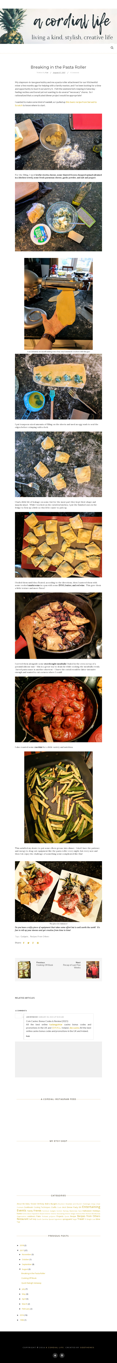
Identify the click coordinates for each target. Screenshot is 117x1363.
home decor (26, 1214)
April (24, 1299)
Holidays (96, 1210)
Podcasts (45, 1216)
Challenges (86, 1204)
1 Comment (74, 72)
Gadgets (25, 936)
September (27, 1264)
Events (21, 1210)
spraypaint (67, 1219)
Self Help (32, 1219)
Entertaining (91, 1207)
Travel (80, 1219)
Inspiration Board (38, 1214)
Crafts (54, 1207)
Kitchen (88, 1214)
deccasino (74, 1027)
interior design (70, 1214)
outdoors (31, 1216)
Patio (38, 1216)
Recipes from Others (39, 936)
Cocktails (20, 1207)
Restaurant (22, 1219)
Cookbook (28, 1207)
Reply (28, 1036)
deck (64, 1207)
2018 (22, 1245)
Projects (60, 1216)
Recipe (73, 1216)
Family (30, 1210)
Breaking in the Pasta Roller (33, 1273)
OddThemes (87, 1347)
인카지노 (56, 1027)
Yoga (18, 1222)
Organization (21, 1216)
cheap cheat (95, 1204)
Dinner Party (72, 1207)
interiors (79, 1214)
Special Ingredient (55, 1219)
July (23, 1289)
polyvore (52, 1216)
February (26, 1308)
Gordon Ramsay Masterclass (67, 1211)
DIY (80, 1207)
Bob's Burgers (51, 1203)
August (25, 1269)
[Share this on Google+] (33, 943)
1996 (22, 1320)
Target (74, 1219)
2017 (22, 1250)
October (25, 1259)
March (25, 1304)
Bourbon (61, 1204)
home (19, 1213)
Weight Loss (91, 1219)
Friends (37, 1210)
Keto (83, 1214)
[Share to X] (28, 943)
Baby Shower (31, 1204)
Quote (66, 1216)
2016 (22, 1315)
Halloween (87, 1210)
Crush (59, 1207)
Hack (80, 1211)
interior (47, 1214)
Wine (98, 1219)
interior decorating (57, 1214)
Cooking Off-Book (29, 1278)
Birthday (40, 1204)
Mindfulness (96, 1214)
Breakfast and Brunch (74, 1204)
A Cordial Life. (55, 1347)
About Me (21, 1204)
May (24, 1294)
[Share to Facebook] (23, 943)
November (27, 1254)
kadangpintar (55, 1024)
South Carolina (42, 1219)
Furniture (45, 1211)
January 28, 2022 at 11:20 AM (51, 1017)
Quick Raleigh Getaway (31, 1283)
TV (85, 1219)
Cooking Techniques (42, 1207)
